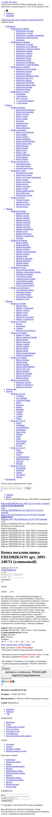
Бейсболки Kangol (24, 71)
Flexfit (18, 423)
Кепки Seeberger (23, 155)
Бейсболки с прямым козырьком (30, 35)
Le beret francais (22, 457)
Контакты (10, 722)
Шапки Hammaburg (24, 355)
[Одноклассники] (8, 681)
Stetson (19, 472)
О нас (8, 724)
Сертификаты (12, 733)
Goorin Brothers (22, 427)
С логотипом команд (25, 101)
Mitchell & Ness (22, 459)
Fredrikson (20, 425)
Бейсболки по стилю (20, 92)
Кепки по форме (18, 107)
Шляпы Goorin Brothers (26, 252)
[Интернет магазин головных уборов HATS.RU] (2, 684)
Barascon (20, 405)
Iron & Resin (21, 441)
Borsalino (20, 409)
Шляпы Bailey (22, 243)
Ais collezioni (21, 398)
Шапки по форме (18, 303)
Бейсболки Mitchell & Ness (27, 76)
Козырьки (20, 40)
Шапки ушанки (23, 310)
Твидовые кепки (23, 166)
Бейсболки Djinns (23, 58)
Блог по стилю (12, 729)
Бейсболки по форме (20, 29)
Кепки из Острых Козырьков (28, 177)
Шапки (9, 301)
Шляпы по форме (18, 211)
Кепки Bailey (21, 134)
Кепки (8, 105)
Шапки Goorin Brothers (26, 353)
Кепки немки (22, 119)
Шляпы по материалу (20, 288)
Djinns (18, 418)
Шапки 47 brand (23, 335)
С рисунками (22, 103)
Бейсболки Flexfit (23, 60)
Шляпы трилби (22, 216)
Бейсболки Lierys (23, 74)
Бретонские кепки (24, 175)
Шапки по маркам (19, 333)
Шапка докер (22, 315)
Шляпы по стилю (18, 267)
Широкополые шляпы (15, 773)
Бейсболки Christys (24, 53)
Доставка (10, 744)
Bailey (18, 403)
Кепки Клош (21, 125)
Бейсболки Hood (23, 89)
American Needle (23, 400)
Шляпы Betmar (22, 245)
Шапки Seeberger (23, 376)
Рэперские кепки (13, 762)
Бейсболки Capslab (24, 51)
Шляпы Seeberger (23, 261)
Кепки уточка (22, 116)
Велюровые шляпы (24, 297)
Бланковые (20, 94)
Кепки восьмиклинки (25, 110)
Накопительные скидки (16, 751)
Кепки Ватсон (22, 184)
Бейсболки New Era (24, 78)
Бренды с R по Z (18, 466)
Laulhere (19, 452)
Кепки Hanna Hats (24, 143)
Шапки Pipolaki (22, 371)
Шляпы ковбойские (24, 229)
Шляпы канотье (23, 220)
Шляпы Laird (21, 256)
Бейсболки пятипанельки (27, 38)
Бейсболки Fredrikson (25, 62)
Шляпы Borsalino (23, 247)
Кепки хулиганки (23, 182)
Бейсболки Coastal (24, 56)
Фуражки (20, 121)
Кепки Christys (22, 137)
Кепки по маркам (18, 130)
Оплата (9, 747)
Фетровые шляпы (23, 292)
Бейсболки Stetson (24, 80)
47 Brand (20, 396)
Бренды (9, 391)
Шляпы (9, 209)
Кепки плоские (22, 114)
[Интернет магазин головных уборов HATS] (22, 20)
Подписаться (7, 801)
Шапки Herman (22, 360)
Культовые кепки (18, 171)
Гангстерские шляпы (25, 285)
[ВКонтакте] (3, 681)
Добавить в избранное (26, 673)
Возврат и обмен (13, 749)
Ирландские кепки (24, 195)
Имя (3, 795)
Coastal (19, 416)
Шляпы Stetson (22, 263)
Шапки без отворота (25, 317)
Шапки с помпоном (24, 308)
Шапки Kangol (22, 364)
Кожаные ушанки (23, 382)
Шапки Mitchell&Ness (25, 367)
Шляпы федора (22, 213)
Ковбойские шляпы (24, 274)
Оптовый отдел (12, 731)
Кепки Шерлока (23, 128)
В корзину (6, 669)
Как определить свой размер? (16, 644)
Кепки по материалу (20, 161)
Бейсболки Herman (24, 87)
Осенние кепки (22, 200)
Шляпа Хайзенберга (25, 283)
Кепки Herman (22, 146)
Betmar (19, 407)
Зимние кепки (22, 123)
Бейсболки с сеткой (24, 33)
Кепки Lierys (21, 150)
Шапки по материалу (20, 380)
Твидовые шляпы (23, 294)
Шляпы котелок (23, 225)
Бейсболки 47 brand (24, 44)
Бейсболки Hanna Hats (25, 85)
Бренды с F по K (18, 421)
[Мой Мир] (13, 681)
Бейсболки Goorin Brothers (27, 65)
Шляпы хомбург (23, 218)
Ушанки (19, 328)
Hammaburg (21, 430)
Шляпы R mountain (24, 258)
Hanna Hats (21, 432)
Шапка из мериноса (24, 385)
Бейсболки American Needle (28, 49)
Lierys (18, 454)
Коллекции (11, 479)
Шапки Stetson (22, 378)
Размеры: (5, 639)
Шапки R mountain (24, 373)
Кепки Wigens (22, 159)
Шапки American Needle (26, 337)
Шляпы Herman (23, 254)
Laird (18, 450)
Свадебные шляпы (24, 276)
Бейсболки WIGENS (25, 83)
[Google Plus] (10, 681)
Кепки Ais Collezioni (25, 132)
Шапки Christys (22, 346)
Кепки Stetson (22, 157)
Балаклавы (20, 326)
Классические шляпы (25, 270)
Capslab (19, 412)
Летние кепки (22, 207)
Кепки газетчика (23, 186)
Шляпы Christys (23, 249)
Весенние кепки (23, 204)
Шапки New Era (23, 369)
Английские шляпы (24, 281)
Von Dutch (20, 475)
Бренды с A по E (18, 394)
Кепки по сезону (18, 198)
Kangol (19, 445)
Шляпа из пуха (22, 299)
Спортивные (21, 96)
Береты (19, 324)
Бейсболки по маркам (20, 42)
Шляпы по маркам (19, 240)
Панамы (19, 238)
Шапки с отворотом (24, 319)
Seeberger (20, 470)
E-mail (3, 798)
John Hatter (20, 443)
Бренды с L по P (18, 448)
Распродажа (11, 787)
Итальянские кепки (24, 173)
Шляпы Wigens (22, 265)
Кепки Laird (21, 152)
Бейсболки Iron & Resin (26, 69)
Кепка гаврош (22, 180)
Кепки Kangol (22, 148)
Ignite (18, 439)
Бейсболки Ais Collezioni (26, 47)
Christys (19, 414)
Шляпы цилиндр (23, 227)
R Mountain (21, 468)
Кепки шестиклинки (25, 112)
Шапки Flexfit (22, 351)
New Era (19, 461)
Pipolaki (19, 463)
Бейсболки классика (25, 31)
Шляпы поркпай (23, 222)
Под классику (22, 98)
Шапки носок (22, 312)
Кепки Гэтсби (22, 189)
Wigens (19, 477)
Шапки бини (21, 306)
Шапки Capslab (22, 344)
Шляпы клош (22, 231)
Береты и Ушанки (18, 321)
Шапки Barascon (23, 342)
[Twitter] (5, 681)
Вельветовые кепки (24, 168)
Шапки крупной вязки (26, 331)
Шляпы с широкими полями (28, 272)
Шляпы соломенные (25, 236)
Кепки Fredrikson (23, 139)
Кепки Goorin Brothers (25, 141)
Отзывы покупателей (15, 727)
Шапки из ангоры (24, 387)
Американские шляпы (25, 279)
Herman (19, 434)
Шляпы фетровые (23, 234)
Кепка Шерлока (23, 193)
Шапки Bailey (22, 340)
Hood (18, 436)
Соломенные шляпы (25, 290)
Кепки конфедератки (25, 191)
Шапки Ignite (21, 362)
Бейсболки (10, 26)
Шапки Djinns (22, 349)
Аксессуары (11, 389)
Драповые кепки (23, 164)
